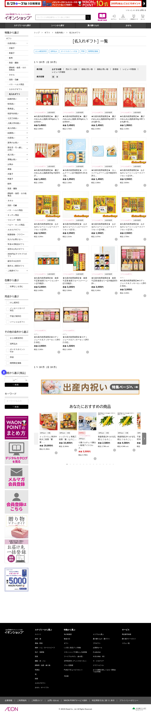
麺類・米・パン (40, 661)
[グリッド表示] (53, 77)
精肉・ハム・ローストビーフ (45, 648)
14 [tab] (109, 464)
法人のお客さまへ (15, 239)
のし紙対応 (14, 303)
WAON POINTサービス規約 (75, 700)
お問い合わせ (53, 700)
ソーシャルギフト (17, 322)
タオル (12, 75)
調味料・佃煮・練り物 (42, 665)
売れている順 (71, 69)
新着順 (115, 69)
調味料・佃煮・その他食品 (17, 69)
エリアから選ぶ (98, 634)
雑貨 (36, 678)
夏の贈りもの (93, 25)
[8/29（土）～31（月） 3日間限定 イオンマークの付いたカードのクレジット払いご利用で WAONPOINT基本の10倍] (75, 3)
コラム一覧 (126, 643)
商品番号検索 (126, 634)
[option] (54, 77)
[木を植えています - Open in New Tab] (139, 708)
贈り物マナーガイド (129, 639)
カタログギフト (15, 89)
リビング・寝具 (14, 220)
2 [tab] (70, 464)
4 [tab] (76, 464)
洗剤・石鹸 (13, 80)
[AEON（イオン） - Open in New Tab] (11, 709)
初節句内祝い (13, 114)
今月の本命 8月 (99, 656)
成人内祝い (12, 128)
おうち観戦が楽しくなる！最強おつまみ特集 (104, 671)
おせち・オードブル (42, 687)
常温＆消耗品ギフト (16, 244)
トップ (37, 33)
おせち (128, 25)
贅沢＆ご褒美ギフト (16, 266)
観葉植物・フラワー (16, 234)
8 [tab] (90, 464)
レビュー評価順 (58, 72)
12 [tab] (103, 464)
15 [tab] (113, 464)
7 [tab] (86, 464)
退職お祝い (12, 159)
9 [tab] (93, 464)
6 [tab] (83, 464)
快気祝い (11, 104)
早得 (82, 51)
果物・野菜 (39, 643)
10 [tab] (96, 464)
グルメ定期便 (68, 665)
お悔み (10, 164)
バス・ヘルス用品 (16, 84)
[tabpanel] (49, 433)
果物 (9, 169)
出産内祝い (59, 33)
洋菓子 (12, 48)
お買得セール (97, 648)
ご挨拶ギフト (13, 271)
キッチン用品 (13, 215)
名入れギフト (75, 33)
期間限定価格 (93, 51)
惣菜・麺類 (13, 63)
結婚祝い (11, 133)
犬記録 (66, 676)
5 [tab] (80, 464)
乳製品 (37, 670)
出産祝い (11, 138)
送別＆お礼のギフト (16, 249)
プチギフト (97, 643)
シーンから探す (57, 25)
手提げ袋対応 (15, 316)
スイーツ (38, 634)
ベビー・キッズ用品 (16, 225)
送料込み (53, 51)
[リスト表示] (57, 77)
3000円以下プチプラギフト (17, 255)
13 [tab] (106, 464)
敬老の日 (67, 639)
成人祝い (11, 155)
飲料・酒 (38, 639)
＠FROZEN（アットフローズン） (75, 661)
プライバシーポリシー (128, 700)
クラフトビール (98, 665)
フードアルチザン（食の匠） (74, 656)
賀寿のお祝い (13, 143)
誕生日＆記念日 (14, 261)
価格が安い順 (87, 69)
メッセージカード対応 (17, 309)
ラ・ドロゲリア (98, 661)
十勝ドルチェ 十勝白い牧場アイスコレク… (87, 445)
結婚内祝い (12, 99)
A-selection (97, 652)
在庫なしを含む (16, 286)
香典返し (11, 109)
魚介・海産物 (39, 652)
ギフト (47, 33)
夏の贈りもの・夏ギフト (101, 639)
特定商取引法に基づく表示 (103, 700)
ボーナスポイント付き (69, 51)
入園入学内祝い (14, 123)
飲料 (11, 58)
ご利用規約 (22, 700)
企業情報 (8, 700)
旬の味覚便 (68, 634)
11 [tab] (100, 464)
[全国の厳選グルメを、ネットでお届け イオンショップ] (18, 16)
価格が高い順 (102, 69)
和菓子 (12, 53)
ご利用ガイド (37, 700)
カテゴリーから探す (22, 25)
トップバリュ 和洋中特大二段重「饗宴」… (48, 439)
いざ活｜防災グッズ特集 (72, 648)
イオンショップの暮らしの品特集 (75, 652)
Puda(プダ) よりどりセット (73, 670)
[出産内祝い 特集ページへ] (90, 387)
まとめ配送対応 (41, 51)
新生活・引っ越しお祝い (15, 148)
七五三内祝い (13, 118)
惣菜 (36, 656)
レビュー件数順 (129, 69)
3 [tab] (73, 464)
